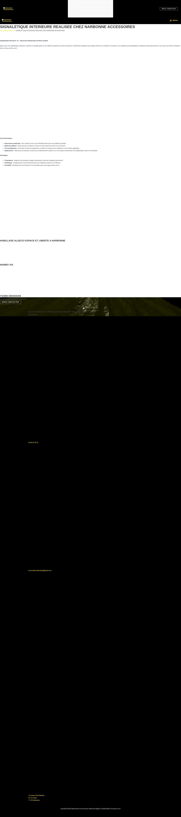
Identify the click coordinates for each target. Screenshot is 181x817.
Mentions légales (95, 808)
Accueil (2, 30)
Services (72, 6)
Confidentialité (105, 808)
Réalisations (74, 15)
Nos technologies (75, 11)
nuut (119, 808)
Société (72, 2)
